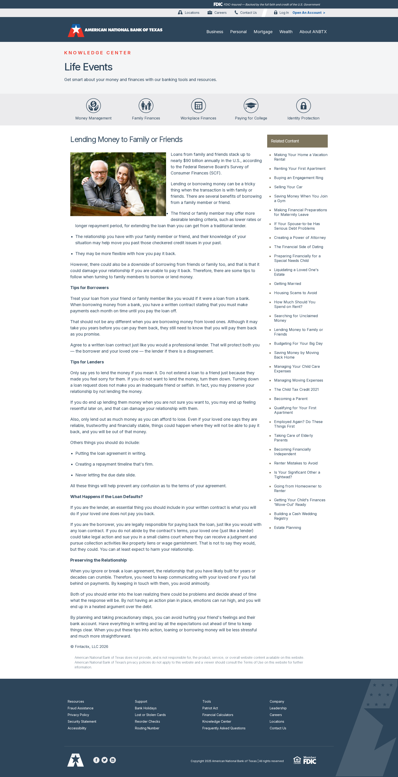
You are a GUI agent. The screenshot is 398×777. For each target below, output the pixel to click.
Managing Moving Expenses (298, 380)
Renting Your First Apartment (299, 168)
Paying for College (251, 118)
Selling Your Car (288, 187)
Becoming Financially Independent (292, 451)
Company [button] (277, 701)
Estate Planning (287, 527)
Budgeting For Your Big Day (298, 343)
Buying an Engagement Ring (298, 177)
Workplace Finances (198, 118)
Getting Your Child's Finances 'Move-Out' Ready (299, 502)
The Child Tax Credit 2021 (296, 389)
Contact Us (248, 12)
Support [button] (141, 701)
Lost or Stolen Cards (150, 715)
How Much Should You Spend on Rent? (294, 304)
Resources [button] (76, 701)
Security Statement (82, 721)
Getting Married (287, 283)
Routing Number (147, 728)
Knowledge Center (216, 721)
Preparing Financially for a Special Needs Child (297, 258)
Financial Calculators (217, 715)
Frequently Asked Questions (224, 728)
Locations (192, 12)
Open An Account (307, 12)
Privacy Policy (78, 715)
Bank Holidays (146, 708)
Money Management (93, 118)
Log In (284, 12)
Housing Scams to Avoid (295, 292)
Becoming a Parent (290, 398)
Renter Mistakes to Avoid (296, 463)
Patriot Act (210, 708)
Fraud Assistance (81, 708)
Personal (238, 31)
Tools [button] (206, 701)
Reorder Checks (147, 721)
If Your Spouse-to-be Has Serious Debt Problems (297, 226)
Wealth (286, 31)
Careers (220, 12)
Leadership (278, 708)
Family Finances (146, 118)
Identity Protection (303, 118)
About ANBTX (313, 31)
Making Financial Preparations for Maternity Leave (300, 212)
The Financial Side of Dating (298, 246)
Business (214, 31)
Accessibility (77, 728)
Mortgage (263, 31)
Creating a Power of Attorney (300, 237)
